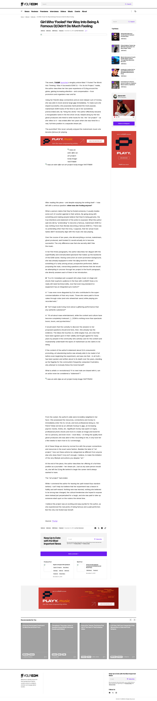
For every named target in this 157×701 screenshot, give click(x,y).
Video (64, 654)
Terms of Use (86, 543)
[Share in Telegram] (102, 528)
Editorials (33, 16)
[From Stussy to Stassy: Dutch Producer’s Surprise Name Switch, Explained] (115, 85)
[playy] (73, 141)
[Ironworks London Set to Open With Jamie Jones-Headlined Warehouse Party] (115, 73)
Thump (54, 521)
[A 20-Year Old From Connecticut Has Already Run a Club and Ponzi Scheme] (122, 641)
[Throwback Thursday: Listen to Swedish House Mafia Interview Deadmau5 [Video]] (64, 641)
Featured (61, 30)
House (89, 656)
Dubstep (55, 570)
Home (22, 16)
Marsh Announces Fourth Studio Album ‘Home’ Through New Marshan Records (128, 59)
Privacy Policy (77, 543)
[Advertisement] (124, 149)
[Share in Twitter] (98, 528)
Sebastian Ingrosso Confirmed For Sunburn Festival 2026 (127, 35)
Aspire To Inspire (57, 567)
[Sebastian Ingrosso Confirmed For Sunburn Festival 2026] (115, 37)
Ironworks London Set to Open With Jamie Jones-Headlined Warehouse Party (128, 71)
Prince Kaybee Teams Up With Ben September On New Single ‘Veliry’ (128, 47)
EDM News (54, 30)
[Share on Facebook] (95, 528)
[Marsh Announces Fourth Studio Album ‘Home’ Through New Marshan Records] (115, 60)
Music (59, 654)
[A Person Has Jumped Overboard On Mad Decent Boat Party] (34, 641)
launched (61, 83)
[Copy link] (105, 528)
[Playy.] (79, 598)
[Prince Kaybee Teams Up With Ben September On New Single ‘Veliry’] (115, 48)
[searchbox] (82, 4)
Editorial (27, 16)
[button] (22, 11)
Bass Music (66, 567)
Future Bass (62, 573)
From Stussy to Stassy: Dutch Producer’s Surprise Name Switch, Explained (128, 83)
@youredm (122, 96)
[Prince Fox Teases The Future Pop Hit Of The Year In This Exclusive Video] (93, 641)
